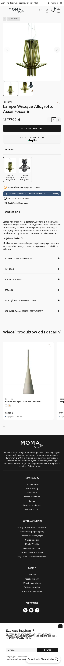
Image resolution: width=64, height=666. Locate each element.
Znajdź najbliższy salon (18, 203)
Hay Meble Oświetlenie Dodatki (32, 556)
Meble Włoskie (32, 544)
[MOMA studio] (16, 10)
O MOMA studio (32, 484)
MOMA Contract (32, 509)
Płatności (32, 574)
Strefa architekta (32, 496)
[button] (57, 50)
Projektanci (32, 492)
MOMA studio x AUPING (32, 552)
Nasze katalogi (32, 540)
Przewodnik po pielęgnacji (32, 531)
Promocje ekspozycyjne (32, 535)
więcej (56, 193)
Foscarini (7, 102)
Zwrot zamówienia (32, 583)
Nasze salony (32, 488)
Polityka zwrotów (32, 587)
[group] (28, 381)
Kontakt (32, 501)
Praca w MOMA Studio (32, 591)
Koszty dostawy (32, 579)
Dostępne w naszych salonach (32, 527)
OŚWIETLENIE (13, 19)
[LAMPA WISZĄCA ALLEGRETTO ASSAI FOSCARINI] (32, 52)
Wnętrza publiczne (32, 505)
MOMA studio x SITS (32, 548)
